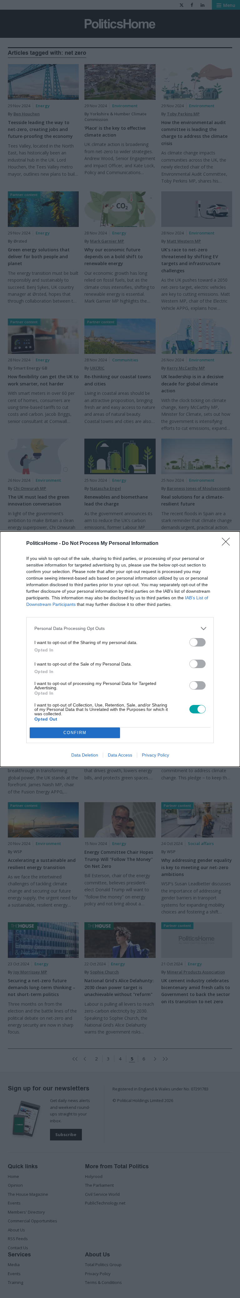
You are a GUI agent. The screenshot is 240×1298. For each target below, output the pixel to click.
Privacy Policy (155, 754)
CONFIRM (75, 732)
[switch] (197, 642)
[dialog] (120, 649)
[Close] (228, 544)
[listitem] (120, 628)
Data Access (120, 754)
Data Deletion (84, 754)
